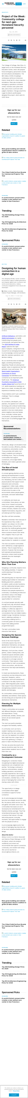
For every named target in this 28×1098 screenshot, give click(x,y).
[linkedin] (11, 40)
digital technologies (8, 338)
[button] (3, 4)
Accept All (14, 1094)
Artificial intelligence (8, 336)
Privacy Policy (16, 1090)
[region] (14, 1091)
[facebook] (8, 40)
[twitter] (14, 40)
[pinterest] (16, 40)
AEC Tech (4, 264)
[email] (19, 40)
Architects (5, 12)
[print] (25, 40)
